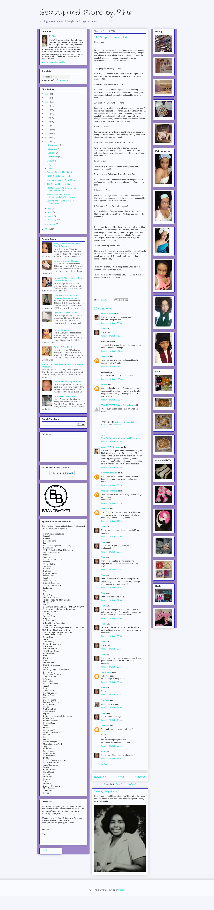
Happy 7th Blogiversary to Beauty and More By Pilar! (69, 279)
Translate (63, 80)
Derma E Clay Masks (63, 347)
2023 (47, 106)
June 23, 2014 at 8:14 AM (111, 720)
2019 (47, 121)
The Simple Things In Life (58, 184)
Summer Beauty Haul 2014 (59, 172)
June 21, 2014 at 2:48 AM (111, 618)
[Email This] (115, 299)
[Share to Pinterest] (126, 299)
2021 (47, 114)
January (51, 224)
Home (121, 777)
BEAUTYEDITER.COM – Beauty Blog (117, 405)
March (50, 216)
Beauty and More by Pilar (85, 13)
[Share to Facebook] (124, 299)
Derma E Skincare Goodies (66, 261)
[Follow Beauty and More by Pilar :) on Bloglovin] (62, 474)
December (52, 145)
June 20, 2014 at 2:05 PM (111, 485)
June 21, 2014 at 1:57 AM (111, 570)
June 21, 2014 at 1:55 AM (111, 536)
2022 (47, 109)
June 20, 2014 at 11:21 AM (112, 351)
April (49, 212)
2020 (47, 117)
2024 (47, 102)
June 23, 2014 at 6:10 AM (111, 695)
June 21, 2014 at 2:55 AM (111, 636)
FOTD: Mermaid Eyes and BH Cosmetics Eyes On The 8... (61, 195)
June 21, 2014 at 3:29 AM (111, 649)
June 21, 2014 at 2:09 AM (111, 600)
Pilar (103, 329)
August (50, 161)
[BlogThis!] (118, 299)
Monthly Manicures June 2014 (61, 180)
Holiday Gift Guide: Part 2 (65, 396)
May (49, 208)
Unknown (105, 357)
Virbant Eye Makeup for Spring (68, 381)
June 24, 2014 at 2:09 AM (111, 746)
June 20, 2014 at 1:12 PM (111, 441)
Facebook (117, 425)
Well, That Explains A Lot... (66, 313)
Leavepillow (106, 672)
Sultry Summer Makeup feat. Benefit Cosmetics (67, 244)
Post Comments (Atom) (126, 784)
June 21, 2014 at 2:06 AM (111, 588)
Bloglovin (104, 425)
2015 (47, 137)
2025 (47, 98)
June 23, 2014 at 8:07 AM (111, 707)
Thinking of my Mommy (106, 791)
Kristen (104, 385)
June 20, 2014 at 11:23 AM (112, 366)
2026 (47, 94)
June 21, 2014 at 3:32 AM (111, 667)
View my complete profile (53, 62)
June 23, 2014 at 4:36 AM (111, 682)
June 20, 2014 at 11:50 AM (112, 379)
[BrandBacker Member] (56, 512)
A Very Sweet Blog (109, 473)
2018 (47, 125)
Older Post (140, 777)
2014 (47, 141)
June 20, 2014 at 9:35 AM (111, 323)
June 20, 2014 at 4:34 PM (111, 503)
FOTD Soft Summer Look (58, 176)
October (51, 153)
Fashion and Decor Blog (129, 438)
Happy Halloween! (62, 330)
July (49, 165)
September (52, 157)
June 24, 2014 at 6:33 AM (111, 759)
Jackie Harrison (108, 313)
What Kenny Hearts (109, 438)
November (52, 149)
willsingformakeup (109, 491)
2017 (47, 129)
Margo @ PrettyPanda (110, 447)
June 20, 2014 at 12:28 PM (112, 400)
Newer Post (100, 777)
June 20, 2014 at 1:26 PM (111, 467)
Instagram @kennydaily (125, 422)
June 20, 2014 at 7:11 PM (111, 521)
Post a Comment (105, 764)
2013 (47, 229)
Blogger (121, 890)
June (50, 168)
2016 (47, 133)
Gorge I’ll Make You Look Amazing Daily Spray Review (67, 296)
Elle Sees (105, 700)
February (51, 220)
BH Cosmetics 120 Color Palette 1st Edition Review (61, 189)
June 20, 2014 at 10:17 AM (112, 336)
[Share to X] (121, 299)
